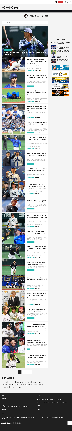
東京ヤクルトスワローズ (40, 400)
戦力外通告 (5, 384)
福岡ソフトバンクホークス (53, 400)
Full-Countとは (5, 417)
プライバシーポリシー (41, 417)
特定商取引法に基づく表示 (25, 417)
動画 (49, 11)
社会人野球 (11, 410)
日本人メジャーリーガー (5, 406)
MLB (29, 11)
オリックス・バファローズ (56, 402)
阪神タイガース (47, 399)
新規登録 (60, 2)
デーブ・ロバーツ (28, 382)
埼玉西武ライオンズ (64, 402)
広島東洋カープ (59, 399)
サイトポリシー (33, 417)
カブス (17, 384)
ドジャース (5, 382)
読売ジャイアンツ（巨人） (40, 399)
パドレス (39, 382)
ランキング (44, 11)
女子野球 (15, 410)
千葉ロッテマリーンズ (40, 402)
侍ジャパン (34, 11)
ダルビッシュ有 (23, 406)
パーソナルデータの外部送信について (53, 417)
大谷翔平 (16, 11)
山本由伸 (11, 406)
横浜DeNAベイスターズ (53, 399)
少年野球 (18, 410)
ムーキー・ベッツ (11, 382)
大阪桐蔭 (4, 387)
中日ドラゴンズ (46, 400)
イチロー (19, 406)
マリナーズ (41, 384)
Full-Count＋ (10, 11)
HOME (5, 22)
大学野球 (7, 410)
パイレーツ (30, 384)
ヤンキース (35, 384)
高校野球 (3, 410)
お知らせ (62, 417)
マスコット (12, 387)
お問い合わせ (11, 417)
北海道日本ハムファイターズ (62, 400)
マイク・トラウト (11, 384)
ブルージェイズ (23, 384)
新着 (5, 11)
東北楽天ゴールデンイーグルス (48, 402)
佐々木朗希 (15, 406)
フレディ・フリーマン (19, 382)
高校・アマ (39, 11)
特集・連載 (21, 11)
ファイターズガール (19, 387)
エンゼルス (34, 382)
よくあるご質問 (4, 418)
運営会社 (17, 417)
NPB (26, 11)
